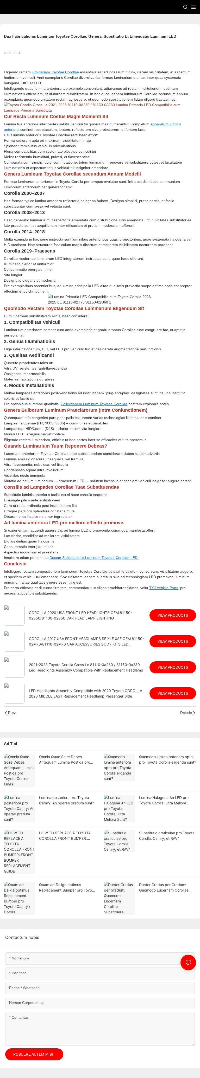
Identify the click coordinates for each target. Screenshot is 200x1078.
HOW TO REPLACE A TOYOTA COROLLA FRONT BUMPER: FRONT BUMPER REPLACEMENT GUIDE (67, 836)
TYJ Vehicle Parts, (164, 588)
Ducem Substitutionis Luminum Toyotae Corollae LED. (94, 558)
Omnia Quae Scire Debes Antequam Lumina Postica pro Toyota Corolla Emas (64, 759)
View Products (173, 615)
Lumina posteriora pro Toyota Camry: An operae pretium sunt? (66, 800)
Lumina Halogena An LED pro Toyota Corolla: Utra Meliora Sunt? (164, 800)
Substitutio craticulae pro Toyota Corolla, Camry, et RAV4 (167, 836)
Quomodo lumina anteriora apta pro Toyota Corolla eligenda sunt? (167, 759)
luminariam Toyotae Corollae (55, 72)
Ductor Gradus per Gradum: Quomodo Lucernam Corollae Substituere (164, 887)
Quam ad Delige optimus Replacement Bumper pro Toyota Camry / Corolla (67, 887)
